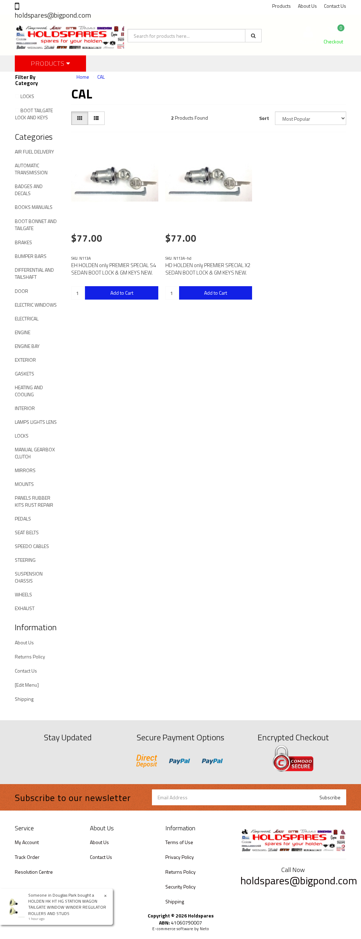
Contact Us (335, 6)
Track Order (27, 857)
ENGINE (22, 332)
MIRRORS (25, 470)
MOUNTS (24, 484)
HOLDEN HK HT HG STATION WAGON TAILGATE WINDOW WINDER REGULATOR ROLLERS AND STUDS (67, 907)
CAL (101, 76)
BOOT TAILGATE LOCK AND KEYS (34, 114)
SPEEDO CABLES (32, 546)
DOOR (21, 291)
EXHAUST (25, 608)
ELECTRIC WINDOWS (36, 304)
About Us (307, 6)
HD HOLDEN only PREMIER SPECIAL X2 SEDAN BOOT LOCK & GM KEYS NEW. (207, 269)
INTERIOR (25, 408)
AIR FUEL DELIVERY (34, 151)
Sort (264, 118)
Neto (204, 929)
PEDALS (23, 518)
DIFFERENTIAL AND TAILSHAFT (34, 273)
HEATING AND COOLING (29, 391)
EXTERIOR (25, 359)
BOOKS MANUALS (34, 207)
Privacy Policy (179, 857)
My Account (27, 842)
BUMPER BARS (31, 256)
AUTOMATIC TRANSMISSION (31, 169)
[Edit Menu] (27, 684)
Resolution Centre (34, 871)
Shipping (24, 699)
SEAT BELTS (27, 532)
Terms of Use (179, 842)
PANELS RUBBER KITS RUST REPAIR (34, 501)
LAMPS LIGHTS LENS (36, 422)
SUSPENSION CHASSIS (29, 577)
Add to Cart (121, 292)
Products (281, 6)
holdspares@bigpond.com (53, 15)
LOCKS (27, 96)
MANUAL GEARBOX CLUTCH (35, 453)
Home (83, 76)
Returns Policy (30, 656)
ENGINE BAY (27, 346)
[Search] (253, 35)
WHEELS (23, 594)
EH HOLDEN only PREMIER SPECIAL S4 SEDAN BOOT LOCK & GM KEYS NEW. (113, 269)
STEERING (25, 560)
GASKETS (24, 373)
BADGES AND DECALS (29, 189)
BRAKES (23, 242)
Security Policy (180, 886)
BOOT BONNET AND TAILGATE (36, 224)
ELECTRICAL (26, 318)
